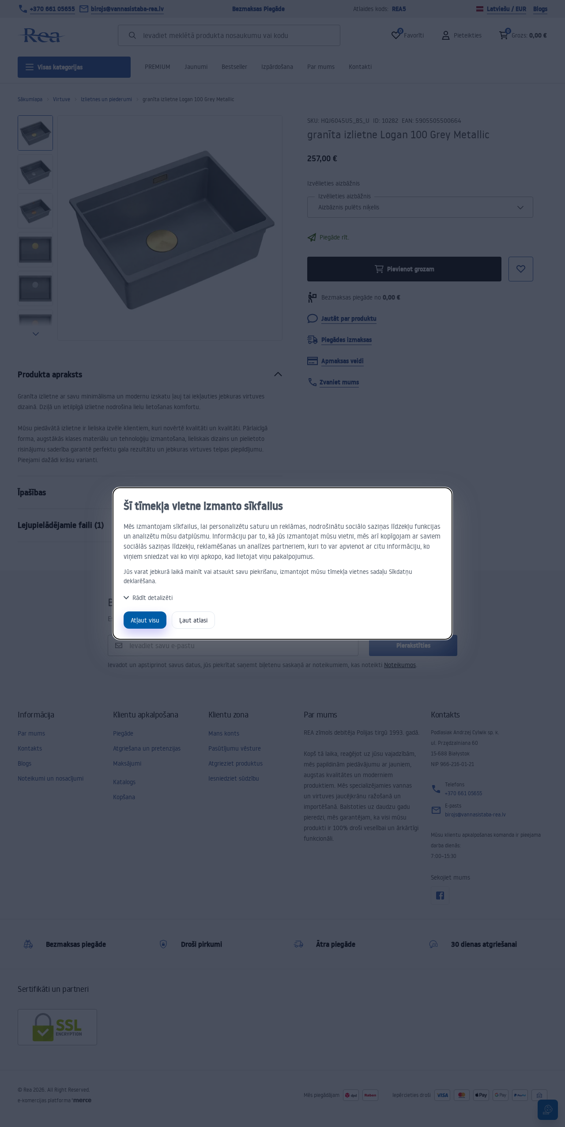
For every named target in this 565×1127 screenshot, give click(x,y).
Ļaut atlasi (193, 620)
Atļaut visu (145, 620)
